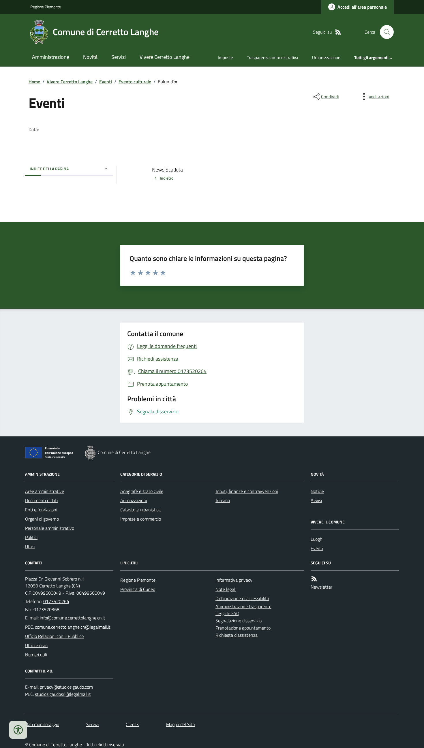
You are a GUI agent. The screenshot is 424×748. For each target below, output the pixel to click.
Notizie (317, 491)
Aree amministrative (44, 491)
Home (34, 81)
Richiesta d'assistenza (236, 635)
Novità (90, 57)
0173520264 (56, 601)
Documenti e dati (41, 500)
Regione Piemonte (45, 7)
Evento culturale (135, 81)
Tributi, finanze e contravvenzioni (246, 491)
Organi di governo (42, 518)
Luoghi (317, 539)
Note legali (225, 589)
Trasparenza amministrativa (272, 57)
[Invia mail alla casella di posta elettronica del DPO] (66, 687)
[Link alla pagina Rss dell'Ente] (314, 579)
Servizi (118, 57)
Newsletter (321, 586)
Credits (132, 724)
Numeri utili (36, 654)
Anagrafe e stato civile (141, 491)
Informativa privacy (233, 579)
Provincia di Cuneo (137, 589)
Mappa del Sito (180, 724)
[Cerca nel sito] (384, 32)
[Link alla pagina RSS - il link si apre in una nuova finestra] (338, 32)
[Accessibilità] (18, 729)
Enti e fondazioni (41, 509)
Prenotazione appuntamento (243, 627)
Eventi (105, 81)
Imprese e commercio (140, 518)
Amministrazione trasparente (243, 606)
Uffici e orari (36, 645)
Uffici (30, 546)
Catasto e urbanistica (140, 509)
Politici (31, 537)
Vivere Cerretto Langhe (165, 57)
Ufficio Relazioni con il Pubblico (54, 636)
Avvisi (316, 500)
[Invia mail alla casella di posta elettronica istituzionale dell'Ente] (72, 617)
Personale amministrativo (49, 528)
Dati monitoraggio (42, 724)
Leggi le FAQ (227, 613)
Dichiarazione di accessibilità (242, 598)
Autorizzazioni (133, 500)
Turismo (222, 500)
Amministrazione (50, 57)
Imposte (225, 57)
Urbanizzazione (326, 57)
